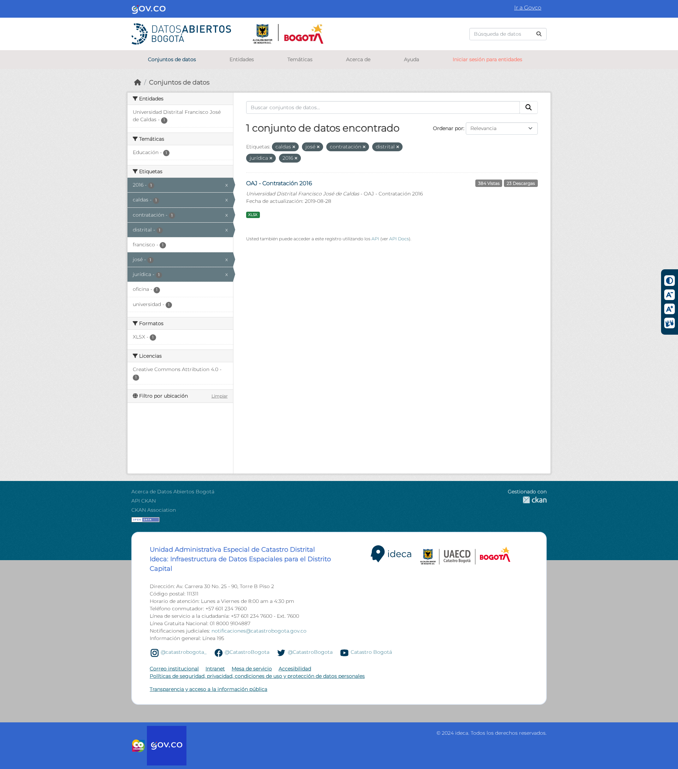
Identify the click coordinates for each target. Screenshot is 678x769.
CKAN (527, 500)
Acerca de (358, 59)
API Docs (399, 238)
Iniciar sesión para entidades (487, 59)
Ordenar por (448, 128)
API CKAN (143, 501)
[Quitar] (293, 147)
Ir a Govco (527, 7)
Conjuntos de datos (172, 59)
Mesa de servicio (252, 668)
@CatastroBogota (247, 652)
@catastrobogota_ (184, 652)
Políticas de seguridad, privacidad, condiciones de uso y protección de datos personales (257, 676)
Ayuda (411, 59)
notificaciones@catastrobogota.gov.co (259, 631)
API (375, 238)
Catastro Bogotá (371, 652)
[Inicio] (137, 82)
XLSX (252, 214)
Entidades (242, 59)
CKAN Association (153, 510)
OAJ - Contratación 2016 (279, 183)
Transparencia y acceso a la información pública (208, 689)
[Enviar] (539, 34)
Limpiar (220, 396)
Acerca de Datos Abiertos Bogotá (172, 491)
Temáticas (300, 59)
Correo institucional (174, 668)
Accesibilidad (295, 668)
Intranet (215, 668)
